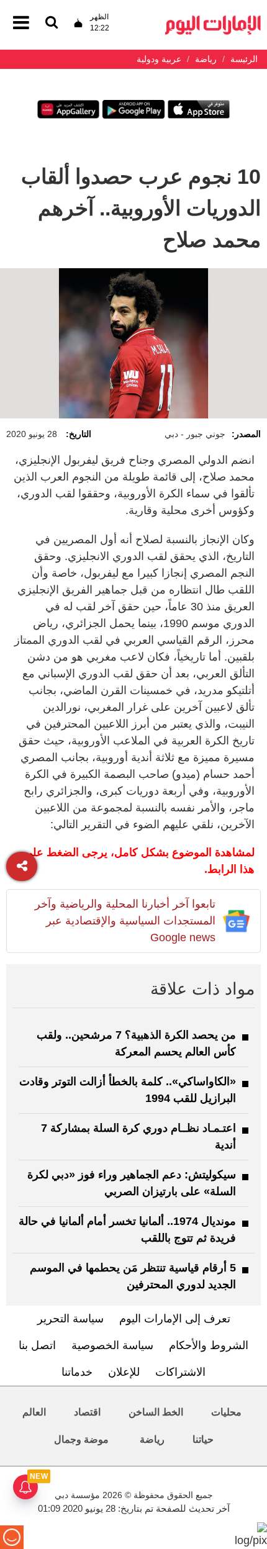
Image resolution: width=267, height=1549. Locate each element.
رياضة (152, 1439)
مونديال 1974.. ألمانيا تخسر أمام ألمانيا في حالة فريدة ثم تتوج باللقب (127, 1229)
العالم (34, 1412)
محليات (226, 1412)
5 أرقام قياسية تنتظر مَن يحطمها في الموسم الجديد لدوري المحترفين (133, 1276)
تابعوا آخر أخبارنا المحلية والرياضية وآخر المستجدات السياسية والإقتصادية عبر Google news (125, 921)
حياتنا (203, 1439)
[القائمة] (51, 23)
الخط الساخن (156, 1412)
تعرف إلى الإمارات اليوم (174, 1318)
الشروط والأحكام (208, 1345)
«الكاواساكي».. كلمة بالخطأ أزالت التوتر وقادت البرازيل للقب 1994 (127, 1089)
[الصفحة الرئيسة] (213, 19)
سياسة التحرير (70, 1318)
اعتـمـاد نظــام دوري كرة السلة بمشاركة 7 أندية (138, 1136)
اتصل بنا (37, 1345)
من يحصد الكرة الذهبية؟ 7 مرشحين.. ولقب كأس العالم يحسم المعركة (136, 1043)
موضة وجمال (81, 1439)
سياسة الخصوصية (112, 1345)
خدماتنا (77, 1372)
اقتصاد (87, 1412)
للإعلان (124, 1372)
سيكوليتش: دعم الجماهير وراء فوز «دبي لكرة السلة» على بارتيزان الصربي (131, 1183)
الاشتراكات (180, 1372)
